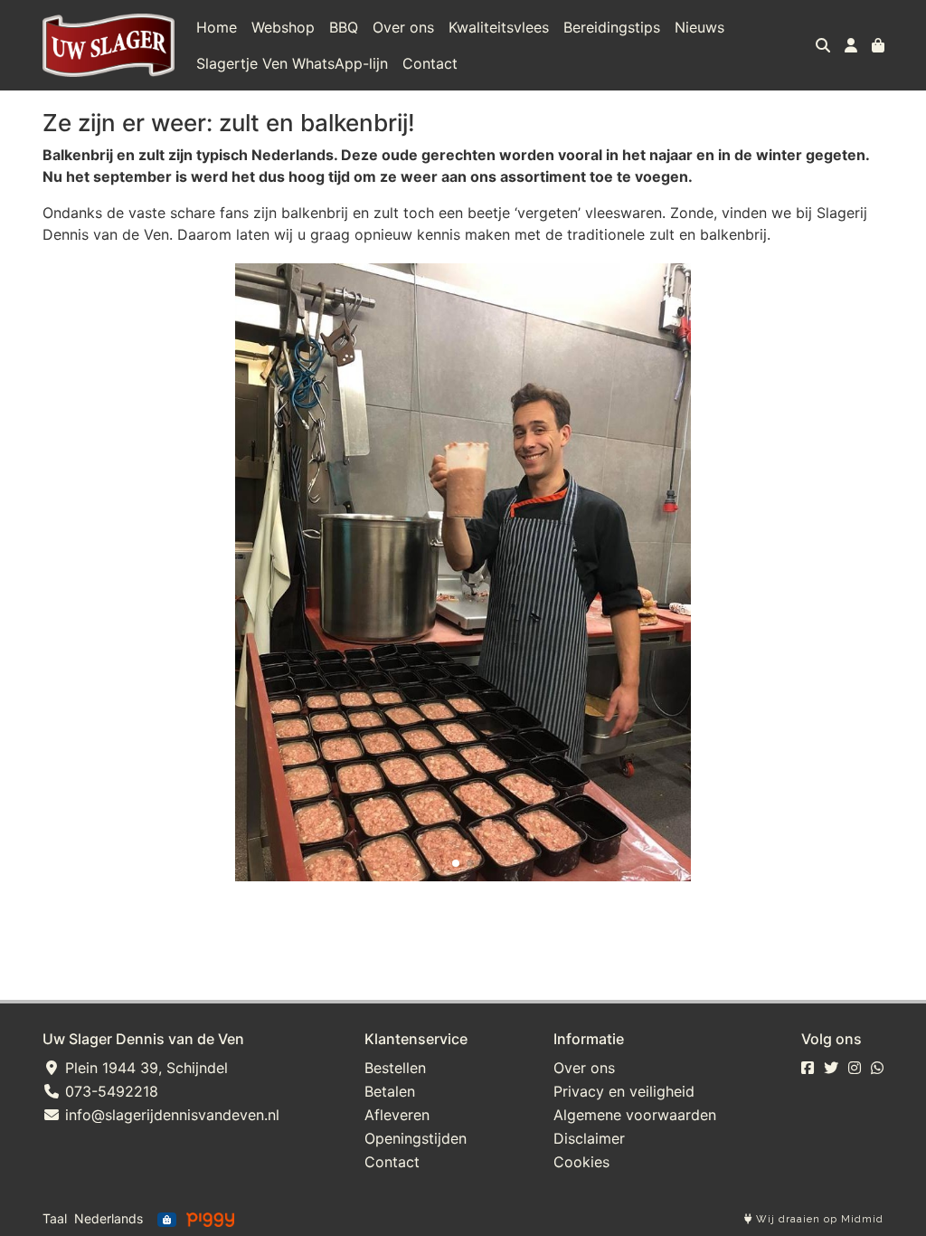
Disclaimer (589, 1138)
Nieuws (699, 27)
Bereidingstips (611, 27)
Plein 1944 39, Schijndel (144, 1068)
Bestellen (395, 1068)
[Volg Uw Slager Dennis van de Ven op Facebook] (807, 1068)
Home (216, 27)
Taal (55, 1218)
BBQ (343, 27)
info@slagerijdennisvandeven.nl (170, 1115)
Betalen (389, 1091)
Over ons (403, 27)
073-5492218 (109, 1091)
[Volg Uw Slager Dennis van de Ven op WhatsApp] (877, 1068)
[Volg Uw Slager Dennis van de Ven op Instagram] (854, 1068)
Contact (430, 63)
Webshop (283, 27)
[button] (455, 863)
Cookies (581, 1162)
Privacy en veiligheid (623, 1091)
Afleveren (397, 1115)
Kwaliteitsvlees (499, 27)
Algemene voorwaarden (634, 1115)
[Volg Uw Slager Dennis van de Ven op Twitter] (831, 1068)
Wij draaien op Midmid (817, 1219)
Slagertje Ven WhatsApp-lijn (292, 63)
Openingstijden (415, 1138)
